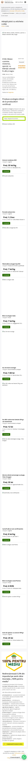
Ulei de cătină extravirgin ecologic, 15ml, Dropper (13, 476)
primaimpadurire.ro (7, 695)
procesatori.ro (5, 716)
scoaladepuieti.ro (6, 726)
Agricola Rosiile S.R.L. (18, 484)
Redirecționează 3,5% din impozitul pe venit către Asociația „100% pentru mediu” (13, 677)
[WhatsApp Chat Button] (24, 757)
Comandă (6, 171)
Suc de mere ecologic (9, 368)
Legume (10, 162)
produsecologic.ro (7, 712)
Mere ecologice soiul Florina (11, 581)
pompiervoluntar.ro (7, 738)
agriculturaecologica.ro (8, 707)
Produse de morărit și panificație (16, 265)
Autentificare (20, 2)
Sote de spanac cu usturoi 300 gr (13, 633)
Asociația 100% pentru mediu (17, 11)
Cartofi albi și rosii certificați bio (12, 529)
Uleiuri (9, 479)
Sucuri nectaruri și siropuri (14, 369)
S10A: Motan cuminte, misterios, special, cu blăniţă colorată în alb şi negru (8, 65)
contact (14, 755)
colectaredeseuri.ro (7, 721)
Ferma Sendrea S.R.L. (18, 640)
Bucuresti (21, 62)
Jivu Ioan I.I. (16, 536)
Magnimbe (11, 92)
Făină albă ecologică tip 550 (11, 264)
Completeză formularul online (14, 744)
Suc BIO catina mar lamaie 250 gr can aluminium (13, 420)
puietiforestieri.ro (6, 700)
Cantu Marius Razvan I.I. (19, 219)
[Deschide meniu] (25, 2)
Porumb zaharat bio (8, 212)
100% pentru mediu (9, 2)
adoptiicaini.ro (5, 731)
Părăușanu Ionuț (17, 588)
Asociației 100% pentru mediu (9, 686)
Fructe (9, 317)
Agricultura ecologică (7, 109)
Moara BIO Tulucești (18, 271)
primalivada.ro (5, 703)
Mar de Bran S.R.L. (17, 375)
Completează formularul (8, 13)
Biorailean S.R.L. (17, 167)
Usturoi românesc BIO (9, 160)
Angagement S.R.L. (17, 323)
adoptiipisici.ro (5, 735)
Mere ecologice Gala (8, 316)
